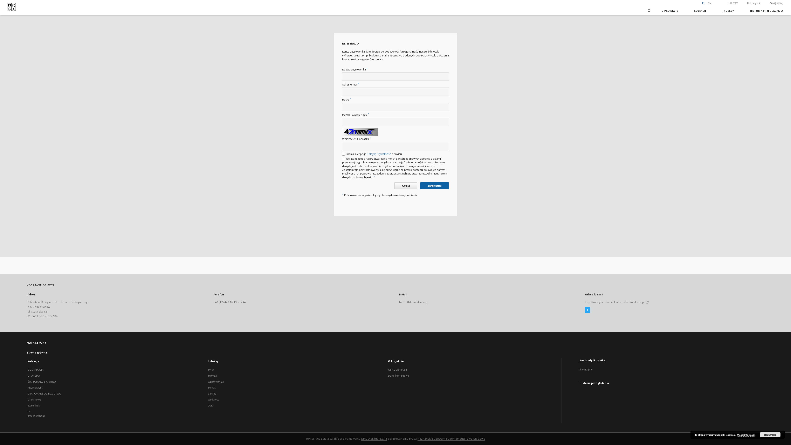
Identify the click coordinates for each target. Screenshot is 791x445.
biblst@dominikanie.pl (413, 302)
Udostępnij (754, 3)
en (709, 3)
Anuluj (406, 185)
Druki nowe (34, 399)
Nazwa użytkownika (354, 69)
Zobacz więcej (36, 415)
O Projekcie (669, 11)
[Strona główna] (648, 10)
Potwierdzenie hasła (355, 114)
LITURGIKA (34, 375)
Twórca (212, 375)
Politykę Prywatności (379, 154)
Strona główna (37, 352)
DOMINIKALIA (36, 369)
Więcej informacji (746, 434)
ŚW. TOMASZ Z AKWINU (42, 381)
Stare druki (34, 405)
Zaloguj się (776, 3)
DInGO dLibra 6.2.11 (374, 438)
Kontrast (733, 3)
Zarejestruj (434, 185)
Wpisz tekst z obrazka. (356, 139)
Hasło (346, 99)
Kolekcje (700, 11)
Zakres (212, 393)
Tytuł (211, 369)
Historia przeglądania (766, 11)
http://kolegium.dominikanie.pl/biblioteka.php (614, 302)
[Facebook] (587, 310)
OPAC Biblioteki (397, 369)
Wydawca (213, 399)
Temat (211, 387)
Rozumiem (770, 435)
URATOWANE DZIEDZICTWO (44, 393)
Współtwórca (216, 381)
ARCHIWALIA (35, 387)
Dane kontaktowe (398, 375)
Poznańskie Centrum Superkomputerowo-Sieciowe (451, 438)
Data (211, 405)
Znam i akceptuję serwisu (375, 154)
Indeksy (728, 11)
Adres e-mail (350, 84)
